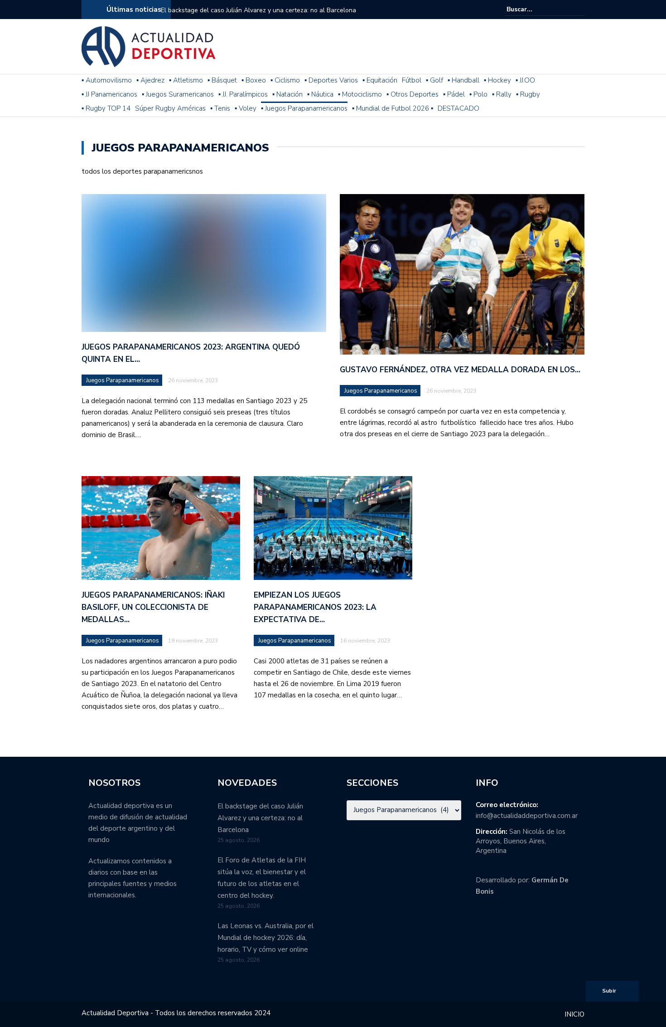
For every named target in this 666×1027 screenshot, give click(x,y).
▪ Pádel (454, 94)
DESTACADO (458, 108)
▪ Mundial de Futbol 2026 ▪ (392, 108)
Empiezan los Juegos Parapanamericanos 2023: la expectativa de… (315, 607)
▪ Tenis (220, 108)
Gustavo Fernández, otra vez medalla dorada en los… (460, 370)
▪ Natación (287, 94)
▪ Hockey (497, 80)
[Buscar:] (534, 9)
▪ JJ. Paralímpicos (243, 94)
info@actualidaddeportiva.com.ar (527, 815)
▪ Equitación (379, 80)
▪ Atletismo (186, 80)
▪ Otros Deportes (412, 94)
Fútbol (411, 80)
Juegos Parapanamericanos (122, 380)
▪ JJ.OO (525, 80)
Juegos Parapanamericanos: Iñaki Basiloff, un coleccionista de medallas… (153, 607)
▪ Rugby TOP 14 (106, 108)
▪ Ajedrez (150, 80)
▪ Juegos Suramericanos (178, 94)
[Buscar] (579, 9)
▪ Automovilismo (107, 80)
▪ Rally (502, 94)
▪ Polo (478, 94)
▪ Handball (463, 80)
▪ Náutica (320, 94)
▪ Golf (434, 80)
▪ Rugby (528, 94)
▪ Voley (245, 108)
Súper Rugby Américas (170, 108)
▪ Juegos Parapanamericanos (304, 108)
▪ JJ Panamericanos (109, 94)
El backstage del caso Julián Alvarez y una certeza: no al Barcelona (258, 10)
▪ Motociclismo (360, 94)
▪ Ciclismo (285, 80)
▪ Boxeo (253, 80)
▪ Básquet (222, 80)
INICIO (574, 1014)
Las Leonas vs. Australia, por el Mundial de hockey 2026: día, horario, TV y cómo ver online (265, 937)
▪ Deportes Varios (331, 80)
